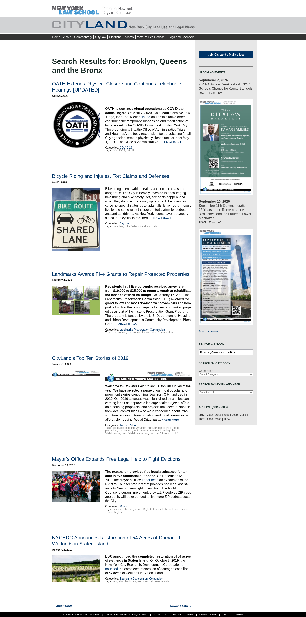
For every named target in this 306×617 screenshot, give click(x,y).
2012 (210, 415)
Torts (154, 226)
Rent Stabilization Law (135, 433)
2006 (210, 419)
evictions (118, 509)
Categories (206, 370)
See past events (209, 331)
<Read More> (172, 142)
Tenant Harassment (176, 509)
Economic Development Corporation (141, 578)
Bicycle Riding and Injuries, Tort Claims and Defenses (110, 176)
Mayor (123, 506)
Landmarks (119, 332)
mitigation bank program (127, 581)
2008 (243, 415)
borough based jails (159, 427)
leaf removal (141, 430)
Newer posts (181, 605)
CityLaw (100, 37)
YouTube (253, 29)
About (67, 37)
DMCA (226, 614)
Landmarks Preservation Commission (142, 329)
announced (150, 480)
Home (56, 37)
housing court (133, 509)
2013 (202, 415)
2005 (218, 419)
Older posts (62, 605)
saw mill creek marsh (156, 581)
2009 (235, 415)
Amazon (141, 427)
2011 (218, 415)
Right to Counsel (153, 509)
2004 (227, 419)
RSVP (202, 92)
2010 (226, 415)
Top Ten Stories (129, 425)
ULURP (174, 433)
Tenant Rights (113, 512)
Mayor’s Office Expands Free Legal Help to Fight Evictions (116, 459)
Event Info (215, 92)
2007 (202, 419)
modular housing (160, 430)
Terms (190, 614)
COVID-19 (126, 147)
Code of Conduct (207, 614)
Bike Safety (132, 226)
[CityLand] (92, 8)
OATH (130, 150)
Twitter (246, 29)
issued (145, 117)
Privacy (177, 614)
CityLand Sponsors (182, 37)
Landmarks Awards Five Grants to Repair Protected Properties (120, 274)
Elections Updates (121, 37)
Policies (239, 614)
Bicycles (118, 226)
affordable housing (124, 427)
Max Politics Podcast (151, 37)
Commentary (83, 37)
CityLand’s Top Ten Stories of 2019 (90, 358)
